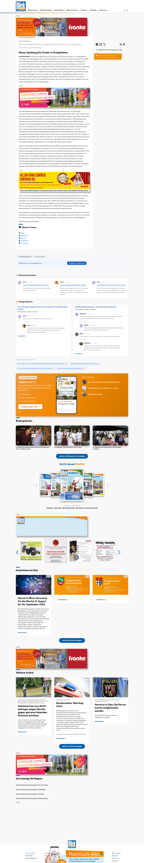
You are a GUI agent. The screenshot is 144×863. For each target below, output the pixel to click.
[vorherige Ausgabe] (37, 485)
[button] (17, 552)
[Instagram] (100, 44)
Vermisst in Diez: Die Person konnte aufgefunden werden (110, 708)
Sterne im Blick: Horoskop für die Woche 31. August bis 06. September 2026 (32, 601)
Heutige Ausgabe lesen (29, 407)
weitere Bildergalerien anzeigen (72, 456)
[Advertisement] (72, 818)
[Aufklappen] (101, 853)
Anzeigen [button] (93, 10)
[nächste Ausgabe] (107, 485)
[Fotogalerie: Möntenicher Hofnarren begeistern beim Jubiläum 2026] (33, 435)
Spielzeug (24, 236)
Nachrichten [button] (32, 10)
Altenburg (24, 241)
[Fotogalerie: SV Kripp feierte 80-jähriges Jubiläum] (110, 435)
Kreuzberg (25, 243)
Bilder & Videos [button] (71, 10)
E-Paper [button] (84, 10)
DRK (22, 233)
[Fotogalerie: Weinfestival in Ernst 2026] (72, 435)
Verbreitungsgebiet (31, 858)
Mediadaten (29, 855)
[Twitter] (104, 44)
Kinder (23, 238)
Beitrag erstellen (46, 10)
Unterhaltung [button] (58, 10)
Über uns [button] (103, 10)
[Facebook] (97, 44)
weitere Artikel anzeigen (72, 640)
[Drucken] (124, 44)
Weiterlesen (22, 632)
